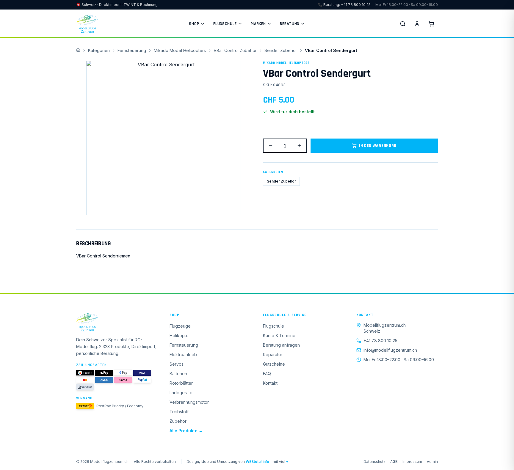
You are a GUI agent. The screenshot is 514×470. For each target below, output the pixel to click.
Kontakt (270, 383)
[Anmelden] (417, 23)
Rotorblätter (181, 383)
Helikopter (180, 335)
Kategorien (99, 50)
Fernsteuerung (131, 50)
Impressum (412, 461)
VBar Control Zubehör (235, 50)
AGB (394, 461)
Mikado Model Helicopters (180, 50)
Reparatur (272, 354)
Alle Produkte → (186, 430)
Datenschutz (374, 461)
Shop (194, 23)
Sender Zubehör (280, 50)
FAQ (267, 373)
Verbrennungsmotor (189, 402)
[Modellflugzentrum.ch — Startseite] (87, 23)
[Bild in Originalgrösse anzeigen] (164, 138)
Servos (177, 364)
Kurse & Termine (279, 335)
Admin (432, 461)
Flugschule (224, 23)
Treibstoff (179, 411)
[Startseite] (117, 322)
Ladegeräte (181, 392)
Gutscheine (274, 364)
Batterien (178, 373)
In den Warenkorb (378, 145)
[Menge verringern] (271, 145)
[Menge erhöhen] (299, 145)
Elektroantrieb (183, 354)
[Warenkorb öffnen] (431, 23)
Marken (258, 23)
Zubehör (178, 421)
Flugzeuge (180, 325)
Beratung (289, 23)
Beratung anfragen (281, 345)
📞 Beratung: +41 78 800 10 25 (344, 4)
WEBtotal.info (257, 461)
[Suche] (402, 23)
